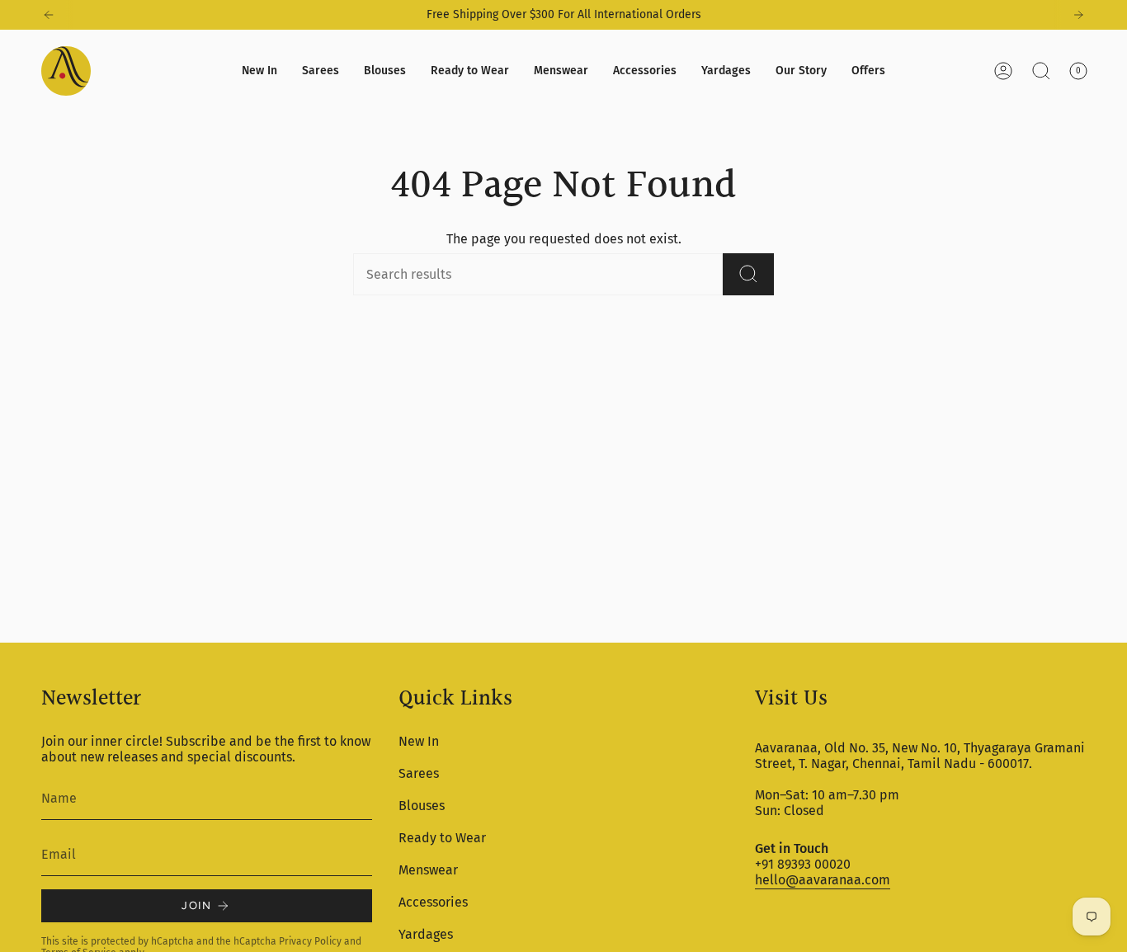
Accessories (433, 902)
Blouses (421, 805)
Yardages (425, 934)
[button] (320, 71)
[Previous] (48, 14)
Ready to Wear (442, 838)
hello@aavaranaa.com (822, 880)
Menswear (428, 870)
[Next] (1078, 14)
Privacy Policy (310, 941)
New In (418, 741)
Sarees (418, 773)
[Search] (748, 274)
